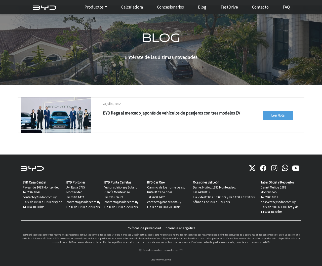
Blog (202, 7)
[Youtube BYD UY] (295, 168)
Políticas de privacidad (144, 228)
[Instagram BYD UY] (274, 168)
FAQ (286, 7)
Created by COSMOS (161, 259)
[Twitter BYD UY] (252, 168)
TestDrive (229, 7)
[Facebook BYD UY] (263, 168)
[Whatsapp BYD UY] (285, 168)
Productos (94, 7)
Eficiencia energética (179, 228)
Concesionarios (170, 7)
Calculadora (132, 7)
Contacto (260, 7)
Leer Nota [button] (278, 115)
